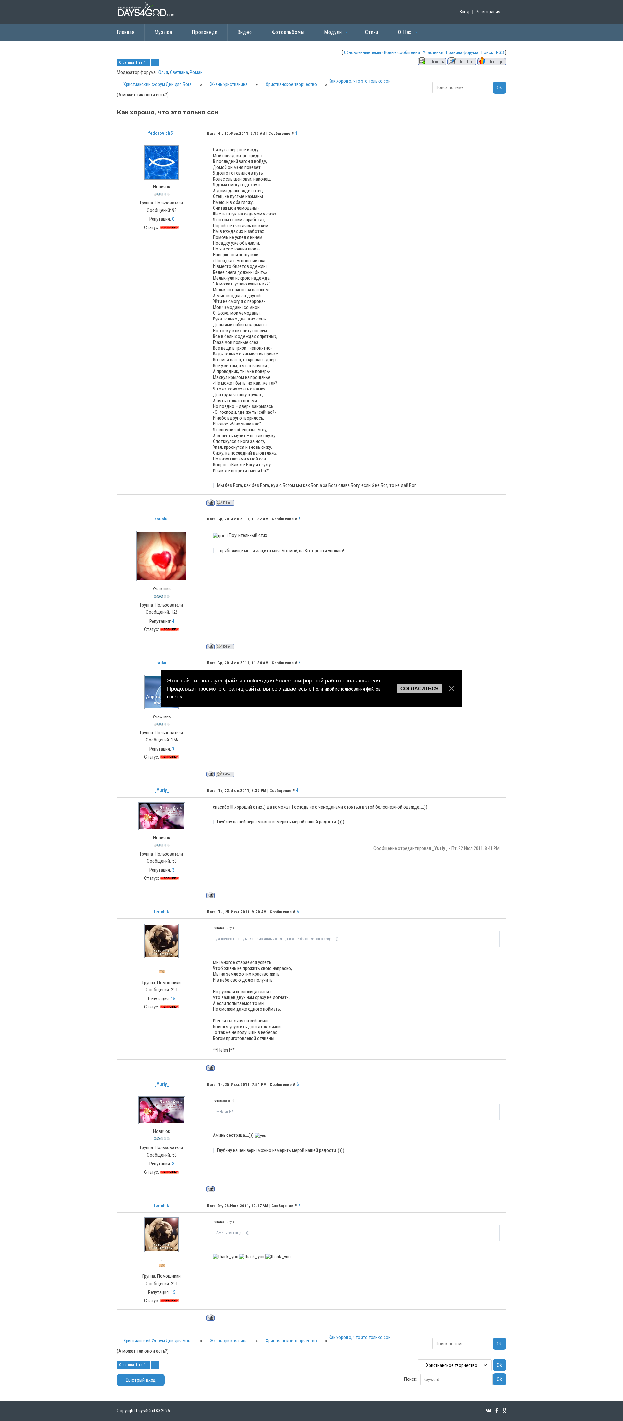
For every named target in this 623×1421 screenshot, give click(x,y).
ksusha (161, 518)
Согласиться (419, 688)
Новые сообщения (402, 52)
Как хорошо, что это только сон (360, 81)
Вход (464, 11)
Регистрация (488, 11)
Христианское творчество (291, 84)
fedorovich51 (161, 133)
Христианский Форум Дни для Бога (157, 84)
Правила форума (462, 52)
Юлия (163, 72)
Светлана (179, 72)
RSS (500, 52)
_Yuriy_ (161, 790)
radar (161, 662)
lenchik (161, 911)
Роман (196, 72)
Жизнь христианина (229, 84)
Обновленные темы (362, 52)
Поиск (487, 52)
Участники (433, 52)
